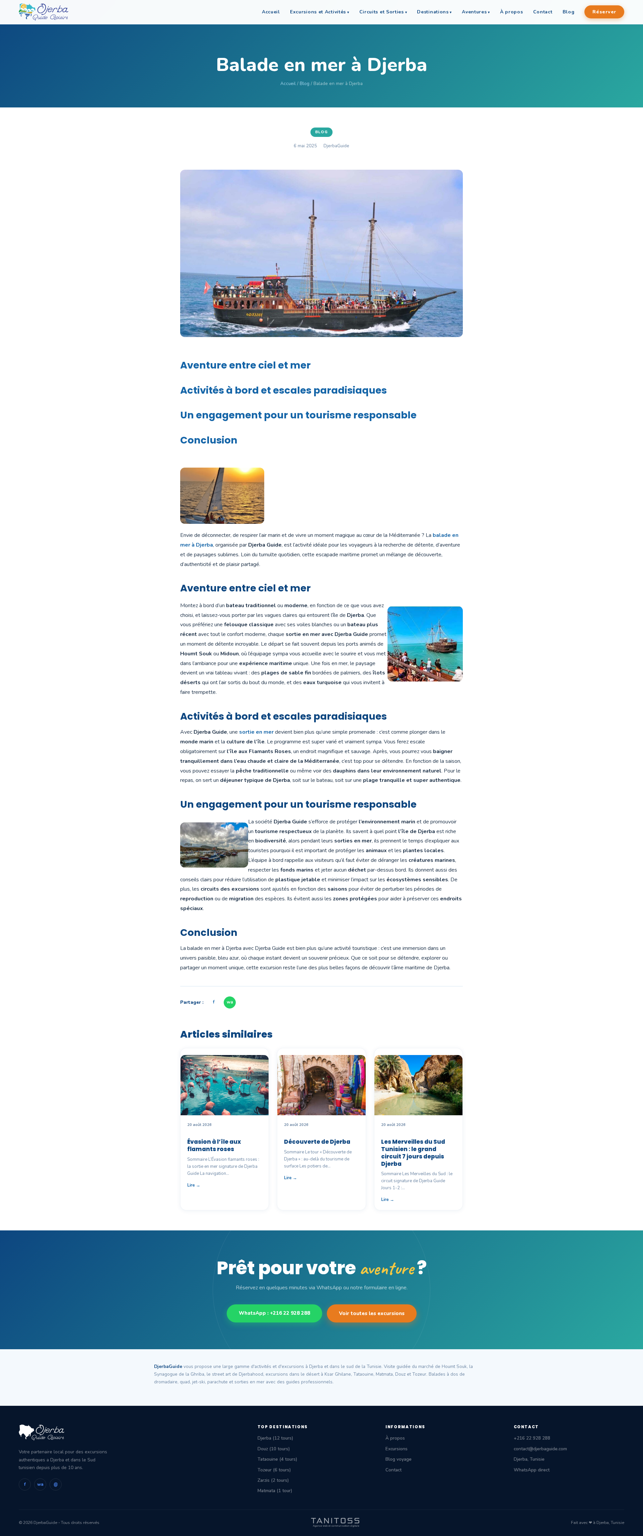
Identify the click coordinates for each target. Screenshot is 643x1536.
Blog (569, 12)
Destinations (432, 12)
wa (230, 1002)
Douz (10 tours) (274, 1449)
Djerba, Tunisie (529, 1459)
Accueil (271, 12)
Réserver (604, 12)
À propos (511, 12)
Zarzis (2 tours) (273, 1480)
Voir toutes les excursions (372, 1313)
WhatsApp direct (532, 1470)
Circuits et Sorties (381, 12)
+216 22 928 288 (532, 1438)
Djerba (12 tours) (275, 1438)
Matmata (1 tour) (275, 1490)
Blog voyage (398, 1459)
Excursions (396, 1449)
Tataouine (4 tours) (277, 1459)
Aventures (474, 12)
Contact (543, 12)
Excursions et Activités (318, 12)
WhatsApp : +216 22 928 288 (274, 1313)
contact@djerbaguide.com (540, 1449)
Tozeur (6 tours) (274, 1470)
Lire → (193, 1185)
